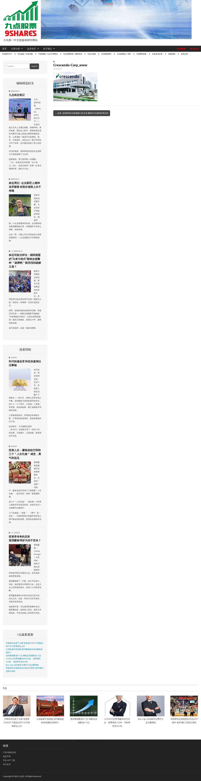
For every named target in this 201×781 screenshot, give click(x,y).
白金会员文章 (157, 54)
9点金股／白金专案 (25, 54)
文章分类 (15, 48)
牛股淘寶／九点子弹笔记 (48, 54)
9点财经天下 (7, 54)
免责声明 (7, 756)
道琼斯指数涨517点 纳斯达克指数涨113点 (23, 655)
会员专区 (31, 48)
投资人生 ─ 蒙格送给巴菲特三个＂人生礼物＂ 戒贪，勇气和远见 (25, 453)
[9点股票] (20, 18)
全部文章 (184, 54)
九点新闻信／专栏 (124, 54)
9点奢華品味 (141, 54)
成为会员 (194, 48)
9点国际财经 (106, 54)
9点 (12, 251)
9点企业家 (92, 54)
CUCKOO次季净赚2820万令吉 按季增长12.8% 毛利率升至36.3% (117, 722)
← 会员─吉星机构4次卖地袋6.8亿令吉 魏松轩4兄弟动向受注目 (81, 113)
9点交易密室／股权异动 (72, 54)
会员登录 (181, 48)
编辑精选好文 (15, 91)
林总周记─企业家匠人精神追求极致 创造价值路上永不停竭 (25, 186)
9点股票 (21, 776)
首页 (4, 48)
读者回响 (171, 54)
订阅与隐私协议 (9, 752)
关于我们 (47, 48)
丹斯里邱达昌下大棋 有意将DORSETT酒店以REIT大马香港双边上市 (17, 722)
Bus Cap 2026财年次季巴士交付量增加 (22, 665)
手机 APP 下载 (9, 760)
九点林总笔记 (17, 94)
